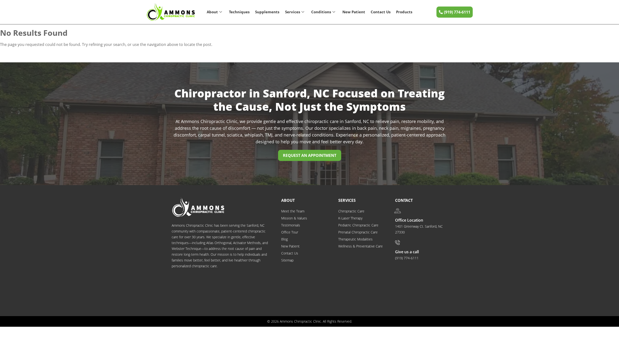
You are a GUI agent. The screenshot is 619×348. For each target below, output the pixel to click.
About (212, 11)
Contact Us (381, 11)
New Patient (353, 11)
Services (292, 11)
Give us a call (407, 251)
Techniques (239, 11)
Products (404, 11)
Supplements (267, 11)
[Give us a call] (397, 242)
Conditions (321, 11)
